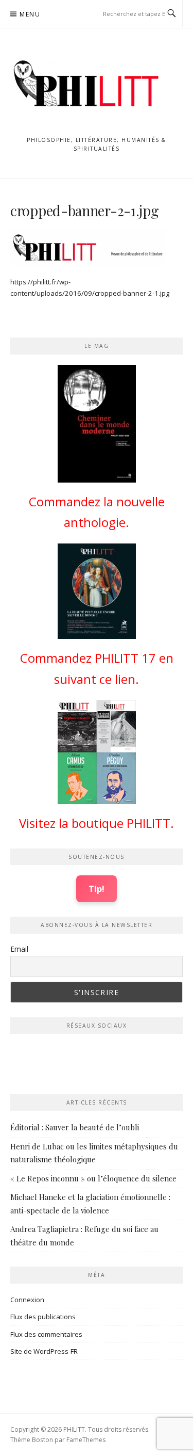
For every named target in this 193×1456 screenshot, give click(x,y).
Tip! (96, 888)
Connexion (27, 1299)
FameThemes (86, 1439)
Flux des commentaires (46, 1334)
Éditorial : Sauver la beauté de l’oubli (74, 1127)
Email (19, 949)
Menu (30, 14)
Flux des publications (43, 1316)
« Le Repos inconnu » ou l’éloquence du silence (93, 1178)
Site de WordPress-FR (44, 1351)
